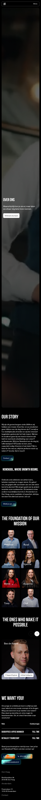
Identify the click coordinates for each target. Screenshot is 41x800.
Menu (35, 4)
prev (31, 633)
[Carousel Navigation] (20, 633)
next (36, 633)
